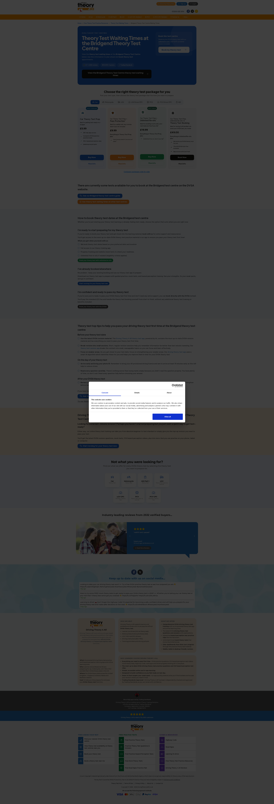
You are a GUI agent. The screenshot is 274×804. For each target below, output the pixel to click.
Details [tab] (137, 393)
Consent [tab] (105, 393)
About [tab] (169, 393)
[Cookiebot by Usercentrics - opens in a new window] (173, 385)
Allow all (167, 417)
